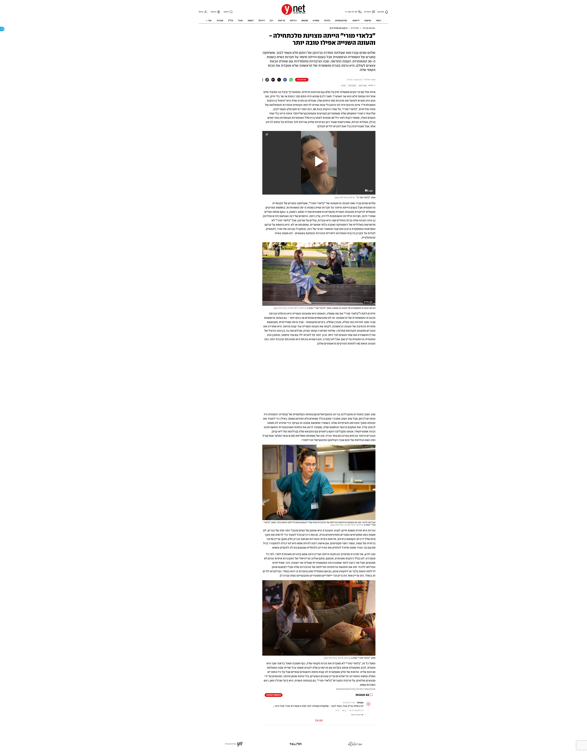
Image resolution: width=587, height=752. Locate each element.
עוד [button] (209, 21)
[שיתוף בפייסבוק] (285, 80)
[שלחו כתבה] (273, 80)
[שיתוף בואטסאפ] (291, 80)
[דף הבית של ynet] (293, 14)
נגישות (213, 12)
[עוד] (262, 80)
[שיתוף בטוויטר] (279, 80)
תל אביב (350, 12)
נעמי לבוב (362, 85)
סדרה (343, 85)
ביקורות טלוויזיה (338, 28)
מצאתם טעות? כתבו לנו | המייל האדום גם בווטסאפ (355, 689)
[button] (345, 11)
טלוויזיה (355, 28)
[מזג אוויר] (360, 13)
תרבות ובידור (368, 28)
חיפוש (226, 12)
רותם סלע (352, 85)
